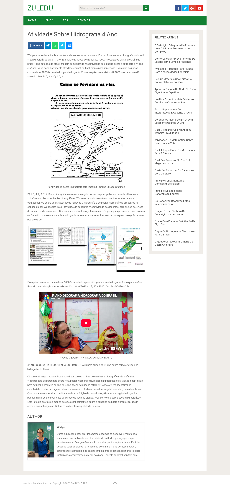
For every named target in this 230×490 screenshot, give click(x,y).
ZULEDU (40, 8)
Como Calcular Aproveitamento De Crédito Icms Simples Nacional (175, 60)
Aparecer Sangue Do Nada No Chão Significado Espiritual (175, 91)
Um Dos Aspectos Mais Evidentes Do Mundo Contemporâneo (174, 101)
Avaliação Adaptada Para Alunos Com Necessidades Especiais (174, 70)
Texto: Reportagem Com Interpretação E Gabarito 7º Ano (173, 111)
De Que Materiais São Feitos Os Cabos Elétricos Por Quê (173, 80)
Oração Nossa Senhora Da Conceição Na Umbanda (170, 213)
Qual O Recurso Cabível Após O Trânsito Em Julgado (173, 131)
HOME (32, 20)
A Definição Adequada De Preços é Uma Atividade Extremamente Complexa (175, 48)
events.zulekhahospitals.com (37, 483)
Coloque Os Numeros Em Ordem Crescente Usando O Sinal (174, 121)
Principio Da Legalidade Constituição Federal (168, 192)
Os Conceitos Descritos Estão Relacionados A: (172, 202)
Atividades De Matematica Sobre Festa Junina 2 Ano (174, 141)
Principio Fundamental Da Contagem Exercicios (169, 182)
